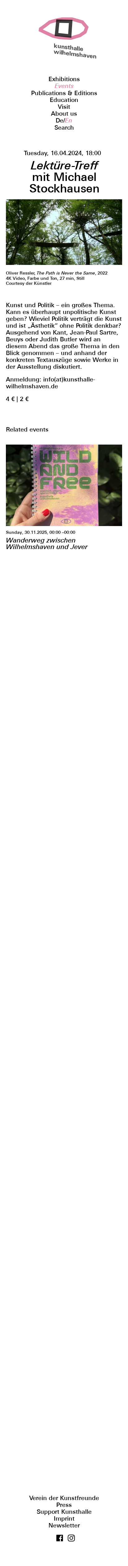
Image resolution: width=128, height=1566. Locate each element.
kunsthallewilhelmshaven (64, 51)
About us (64, 113)
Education (64, 99)
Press (64, 1504)
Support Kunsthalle (64, 1511)
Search (64, 127)
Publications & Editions (64, 93)
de (59, 120)
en (68, 120)
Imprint (64, 1518)
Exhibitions (64, 79)
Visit (64, 106)
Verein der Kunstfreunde (64, 1497)
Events (64, 86)
